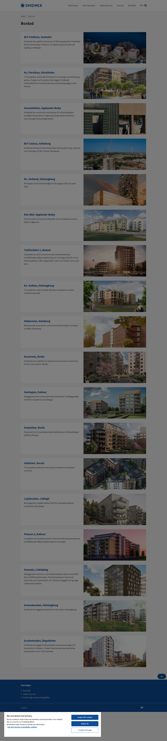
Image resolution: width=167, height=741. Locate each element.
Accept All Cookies (85, 717)
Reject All (84, 724)
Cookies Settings (85, 730)
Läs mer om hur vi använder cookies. (22, 727)
